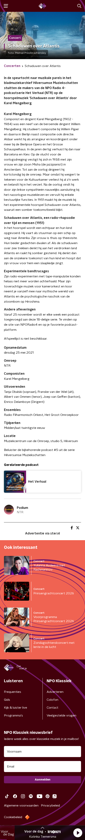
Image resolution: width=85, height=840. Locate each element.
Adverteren (55, 810)
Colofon (52, 818)
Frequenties (12, 810)
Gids (7, 818)
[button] (77, 832)
